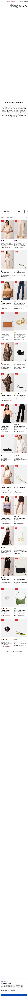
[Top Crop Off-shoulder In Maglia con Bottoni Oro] (7, 290)
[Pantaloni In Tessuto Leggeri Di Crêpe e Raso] (20, 413)
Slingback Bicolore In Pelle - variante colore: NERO (18, 271)
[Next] (12, 229)
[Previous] (2, 229)
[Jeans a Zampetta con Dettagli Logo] (20, 290)
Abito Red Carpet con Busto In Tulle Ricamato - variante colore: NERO (1, 271)
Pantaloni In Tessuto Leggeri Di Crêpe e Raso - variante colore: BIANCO (20, 424)
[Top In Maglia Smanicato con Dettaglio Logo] (7, 229)
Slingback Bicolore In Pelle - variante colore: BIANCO (16, 393)
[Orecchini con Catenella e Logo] (20, 535)
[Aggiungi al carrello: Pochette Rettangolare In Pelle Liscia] (25, 574)
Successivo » (19, 651)
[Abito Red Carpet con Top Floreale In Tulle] (7, 535)
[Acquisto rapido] (12, 237)
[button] (3, 982)
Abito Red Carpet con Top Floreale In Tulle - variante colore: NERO (1, 547)
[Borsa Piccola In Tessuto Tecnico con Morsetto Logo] (20, 597)
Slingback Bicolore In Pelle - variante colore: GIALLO (15, 271)
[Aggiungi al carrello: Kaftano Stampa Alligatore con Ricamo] (12, 390)
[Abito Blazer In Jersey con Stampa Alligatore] (7, 351)
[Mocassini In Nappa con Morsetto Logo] (7, 443)
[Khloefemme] (14, 6)
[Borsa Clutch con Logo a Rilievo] (7, 321)
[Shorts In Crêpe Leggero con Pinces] (20, 505)
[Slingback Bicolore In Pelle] (20, 259)
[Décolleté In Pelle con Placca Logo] (20, 474)
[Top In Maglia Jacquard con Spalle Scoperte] (7, 505)
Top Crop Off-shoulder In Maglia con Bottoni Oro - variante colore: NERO (1, 301)
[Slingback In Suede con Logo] (20, 628)
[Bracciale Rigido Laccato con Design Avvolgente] (20, 351)
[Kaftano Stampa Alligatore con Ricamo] (7, 382)
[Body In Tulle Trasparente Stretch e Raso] (7, 413)
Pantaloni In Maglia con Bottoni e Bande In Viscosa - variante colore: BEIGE (20, 240)
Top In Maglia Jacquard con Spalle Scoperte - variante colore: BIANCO (3, 516)
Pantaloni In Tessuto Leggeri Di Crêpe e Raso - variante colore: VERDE (15, 424)
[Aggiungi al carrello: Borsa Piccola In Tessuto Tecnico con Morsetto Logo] (25, 605)
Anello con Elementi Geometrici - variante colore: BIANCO (4, 639)
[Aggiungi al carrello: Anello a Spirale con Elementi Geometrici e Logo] (12, 636)
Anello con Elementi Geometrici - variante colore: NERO (3, 608)
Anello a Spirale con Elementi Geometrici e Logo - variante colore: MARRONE (6, 608)
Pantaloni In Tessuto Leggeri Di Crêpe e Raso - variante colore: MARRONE (18, 424)
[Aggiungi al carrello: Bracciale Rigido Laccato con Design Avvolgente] (25, 360)
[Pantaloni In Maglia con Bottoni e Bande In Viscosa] (20, 229)
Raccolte (2, 217)
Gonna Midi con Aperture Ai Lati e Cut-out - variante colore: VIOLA (4, 578)
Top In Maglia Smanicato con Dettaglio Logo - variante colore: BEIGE (6, 240)
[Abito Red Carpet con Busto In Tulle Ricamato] (7, 259)
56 (13, 651)
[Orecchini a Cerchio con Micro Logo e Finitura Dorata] (20, 321)
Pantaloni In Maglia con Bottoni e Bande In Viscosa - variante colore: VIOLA (15, 240)
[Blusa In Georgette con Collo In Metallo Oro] (20, 443)
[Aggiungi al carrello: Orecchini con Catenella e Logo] (25, 544)
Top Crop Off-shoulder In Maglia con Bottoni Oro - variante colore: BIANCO (4, 301)
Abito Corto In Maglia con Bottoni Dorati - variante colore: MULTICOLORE (3, 485)
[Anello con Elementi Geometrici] (7, 597)
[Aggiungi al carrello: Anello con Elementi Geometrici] (12, 605)
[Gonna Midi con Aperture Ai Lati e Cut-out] (7, 566)
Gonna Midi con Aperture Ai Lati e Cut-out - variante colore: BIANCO (3, 578)
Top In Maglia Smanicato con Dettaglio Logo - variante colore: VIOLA (1, 240)
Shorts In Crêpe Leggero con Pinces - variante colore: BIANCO (16, 516)
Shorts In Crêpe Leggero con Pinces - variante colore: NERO (15, 516)
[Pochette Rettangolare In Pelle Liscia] (20, 566)
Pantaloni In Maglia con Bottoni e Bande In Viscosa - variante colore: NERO (16, 240)
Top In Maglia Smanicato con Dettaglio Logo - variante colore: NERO (3, 240)
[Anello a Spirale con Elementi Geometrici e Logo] (7, 628)
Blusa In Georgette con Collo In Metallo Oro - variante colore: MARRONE (18, 455)
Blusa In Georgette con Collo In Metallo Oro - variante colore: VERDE (16, 455)
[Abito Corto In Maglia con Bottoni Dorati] (7, 474)
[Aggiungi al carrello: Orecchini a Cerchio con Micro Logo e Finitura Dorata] (25, 329)
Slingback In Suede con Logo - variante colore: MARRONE (15, 639)
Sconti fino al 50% (11, 1)
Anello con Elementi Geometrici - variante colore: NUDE (1, 608)
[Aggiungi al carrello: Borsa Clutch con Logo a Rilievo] (12, 329)
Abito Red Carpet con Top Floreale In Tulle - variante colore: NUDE (3, 547)
